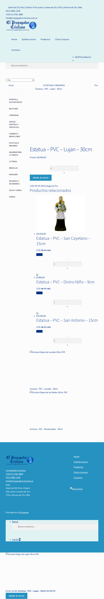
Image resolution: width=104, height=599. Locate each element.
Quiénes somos (29, 39)
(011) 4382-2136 (13, 11)
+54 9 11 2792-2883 (14, 14)
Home (14, 39)
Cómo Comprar (62, 39)
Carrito (16, 539)
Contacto (15, 50)
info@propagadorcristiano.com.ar (21, 18)
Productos (45, 39)
